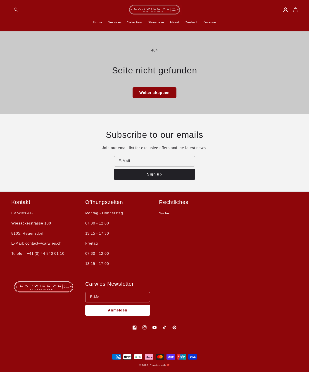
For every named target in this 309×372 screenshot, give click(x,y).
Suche (164, 213)
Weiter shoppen (154, 93)
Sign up (154, 174)
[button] (16, 10)
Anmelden (117, 310)
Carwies (155, 365)
